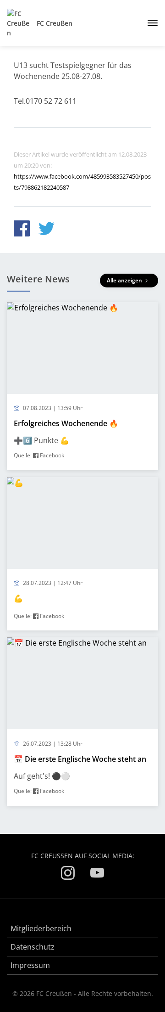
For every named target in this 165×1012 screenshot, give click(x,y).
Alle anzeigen (125, 280)
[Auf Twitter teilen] (46, 229)
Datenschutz (33, 947)
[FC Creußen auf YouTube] (97, 874)
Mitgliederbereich (41, 928)
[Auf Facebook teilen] (22, 229)
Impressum (30, 965)
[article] (82, 386)
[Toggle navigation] (149, 23)
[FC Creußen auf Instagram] (68, 874)
